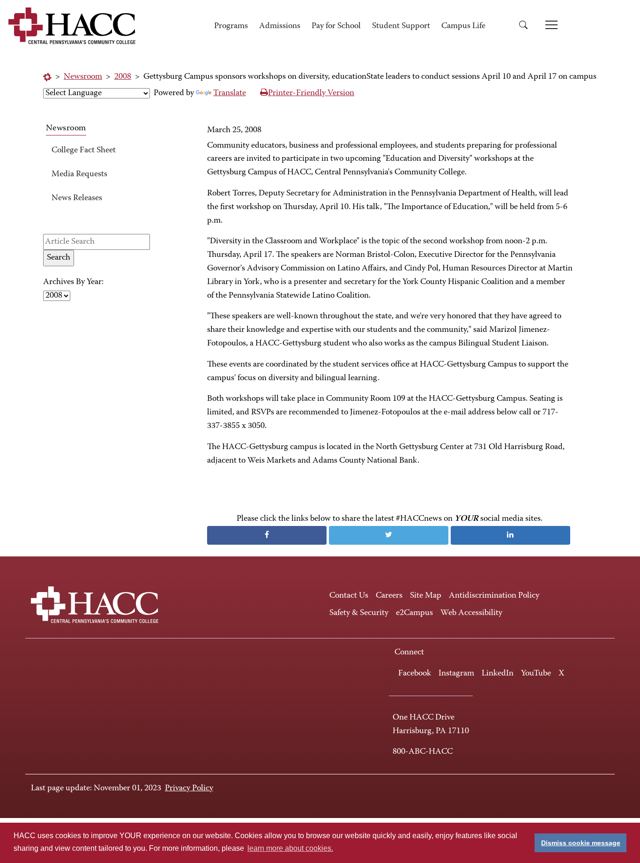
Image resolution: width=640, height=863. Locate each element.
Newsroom (83, 77)
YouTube (536, 673)
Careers (389, 596)
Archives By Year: (73, 282)
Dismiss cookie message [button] (580, 843)
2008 (122, 77)
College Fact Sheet (84, 150)
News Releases (77, 198)
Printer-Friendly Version (311, 93)
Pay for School (336, 26)
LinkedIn (497, 673)
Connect (409, 652)
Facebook (414, 673)
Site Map (425, 596)
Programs (231, 26)
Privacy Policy (189, 788)
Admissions (279, 26)
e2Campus (414, 613)
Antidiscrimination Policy (494, 596)
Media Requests (79, 174)
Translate (229, 93)
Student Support (401, 26)
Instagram (456, 673)
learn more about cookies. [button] (290, 848)
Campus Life (463, 26)
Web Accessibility (471, 613)
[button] (526, 26)
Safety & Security (358, 613)
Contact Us (348, 596)
